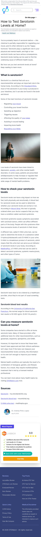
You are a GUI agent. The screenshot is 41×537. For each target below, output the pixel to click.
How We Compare (8, 521)
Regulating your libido (12, 129)
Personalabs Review (8, 495)
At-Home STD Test (28, 480)
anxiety (13, 170)
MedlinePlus (5, 249)
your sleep (26, 118)
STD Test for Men (27, 487)
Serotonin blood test (8, 399)
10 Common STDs (28, 491)
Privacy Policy (7, 513)
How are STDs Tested (29, 498)
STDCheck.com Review (10, 484)
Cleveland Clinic (30, 86)
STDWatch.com (13, 381)
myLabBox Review (8, 480)
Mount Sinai (15, 209)
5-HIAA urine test (7, 403)
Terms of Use (6, 517)
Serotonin (4, 394)
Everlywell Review (8, 487)
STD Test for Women (28, 484)
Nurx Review (6, 491)
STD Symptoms (27, 495)
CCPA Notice (6, 509)
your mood (16, 104)
